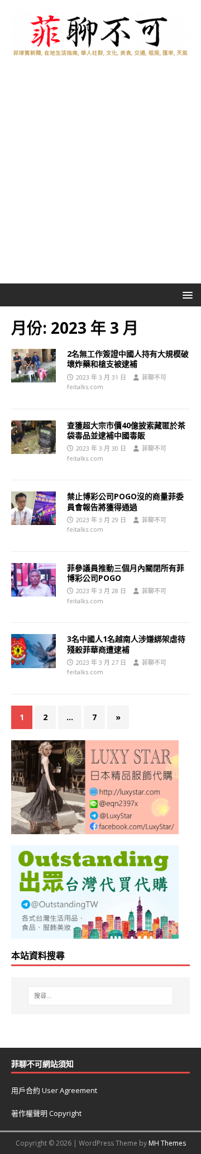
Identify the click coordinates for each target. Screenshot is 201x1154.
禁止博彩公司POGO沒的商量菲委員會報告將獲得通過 (125, 501)
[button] (185, 294)
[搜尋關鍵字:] (100, 995)
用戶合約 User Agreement (54, 1090)
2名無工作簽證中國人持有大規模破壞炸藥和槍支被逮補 (128, 358)
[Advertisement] (100, 177)
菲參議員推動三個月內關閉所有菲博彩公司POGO (125, 572)
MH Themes (167, 1143)
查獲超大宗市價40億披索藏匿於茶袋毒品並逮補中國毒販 (126, 430)
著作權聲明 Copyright (46, 1113)
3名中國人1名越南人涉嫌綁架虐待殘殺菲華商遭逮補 (126, 643)
